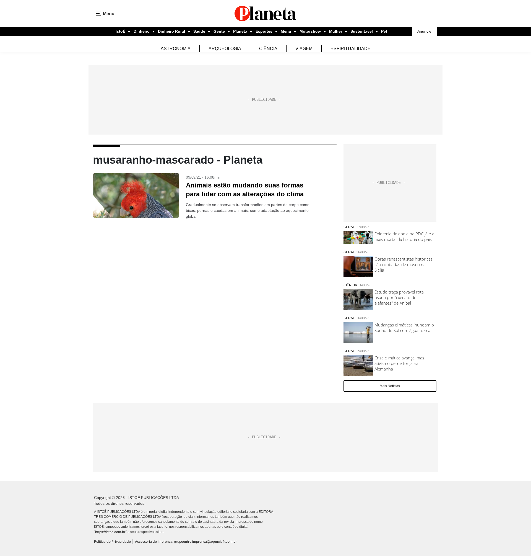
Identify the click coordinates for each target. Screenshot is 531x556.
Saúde (199, 31)
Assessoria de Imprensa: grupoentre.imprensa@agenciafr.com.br (186, 541)
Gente (219, 31)
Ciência (268, 48)
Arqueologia (225, 48)
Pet (384, 31)
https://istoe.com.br (110, 532)
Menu (286, 31)
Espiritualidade (350, 48)
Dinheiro (142, 31)
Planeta (240, 31)
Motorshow (310, 31)
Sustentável (361, 31)
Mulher (335, 31)
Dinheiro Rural (171, 31)
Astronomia (176, 48)
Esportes (264, 31)
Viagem (304, 48)
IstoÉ (120, 31)
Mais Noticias (390, 386)
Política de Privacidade (112, 541)
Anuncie (424, 31)
